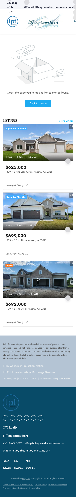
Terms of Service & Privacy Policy (18, 484)
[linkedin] (12, 418)
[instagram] (33, 418)
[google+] (40, 418)
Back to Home (38, 103)
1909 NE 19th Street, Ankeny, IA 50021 (25, 308)
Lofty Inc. (26, 478)
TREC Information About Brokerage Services (29, 372)
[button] (8, 461)
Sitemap (23, 488)
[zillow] (26, 418)
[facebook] (5, 418)
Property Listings (10, 488)
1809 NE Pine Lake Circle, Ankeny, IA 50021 (28, 171)
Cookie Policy (41, 484)
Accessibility (34, 488)
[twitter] (19, 418)
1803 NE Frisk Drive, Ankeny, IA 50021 (25, 240)
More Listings (66, 120)
